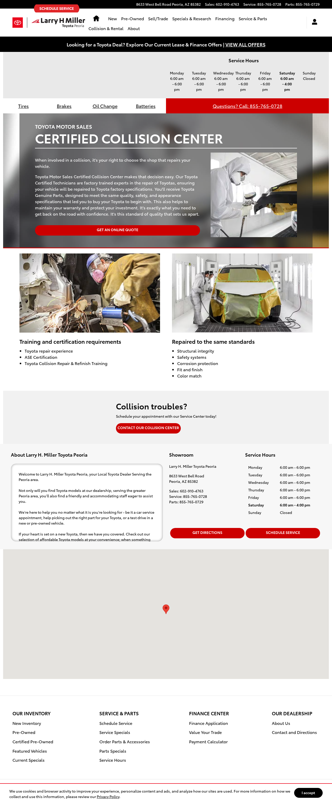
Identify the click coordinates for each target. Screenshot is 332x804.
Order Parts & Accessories (124, 741)
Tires (23, 105)
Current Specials (28, 760)
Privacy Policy (108, 796)
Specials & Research (191, 18)
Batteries (146, 105)
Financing (224, 18)
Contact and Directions (294, 732)
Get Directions (207, 532)
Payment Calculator (208, 741)
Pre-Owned (132, 18)
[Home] (19, 22)
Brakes (64, 105)
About (134, 28)
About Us (281, 723)
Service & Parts (253, 18)
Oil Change (105, 105)
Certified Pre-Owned (32, 741)
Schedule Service (283, 532)
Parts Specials (112, 751)
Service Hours (112, 760)
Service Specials (114, 732)
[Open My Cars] (313, 23)
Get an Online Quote (117, 229)
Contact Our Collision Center (148, 427)
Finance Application (208, 723)
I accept (308, 792)
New (112, 18)
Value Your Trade (205, 732)
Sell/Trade (158, 18)
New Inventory (26, 723)
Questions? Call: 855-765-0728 (247, 105)
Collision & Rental (105, 28)
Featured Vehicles (29, 751)
